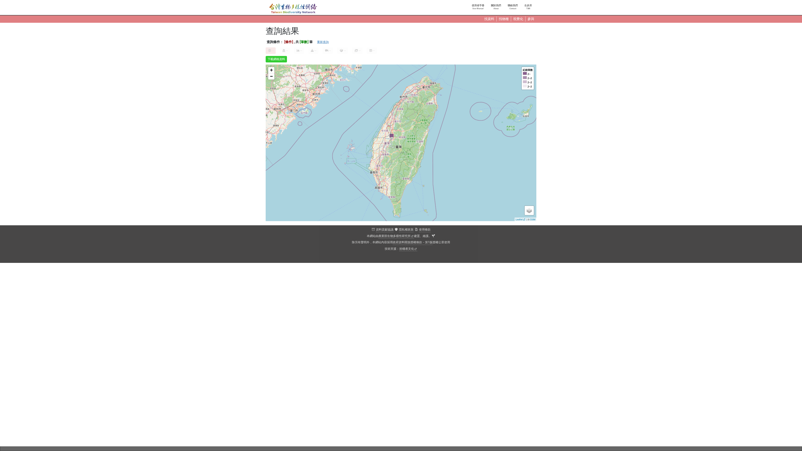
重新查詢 (323, 42)
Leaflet (519, 219)
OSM (532, 219)
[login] (433, 236)
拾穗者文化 (406, 249)
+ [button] (271, 70)
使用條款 (425, 229)
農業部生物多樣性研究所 (394, 236)
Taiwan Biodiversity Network (293, 9)
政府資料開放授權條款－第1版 (413, 242)
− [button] (271, 76)
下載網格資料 (276, 59)
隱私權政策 (406, 229)
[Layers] (529, 210)
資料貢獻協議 (384, 229)
